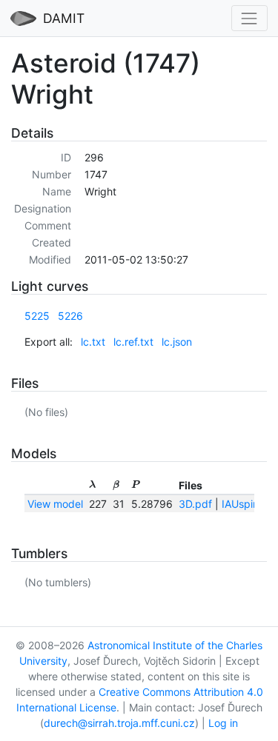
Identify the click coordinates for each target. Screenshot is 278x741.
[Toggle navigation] (249, 18)
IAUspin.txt (248, 503)
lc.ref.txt (133, 341)
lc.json (177, 341)
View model (55, 503)
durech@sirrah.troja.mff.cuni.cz (119, 723)
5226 (70, 315)
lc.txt (93, 341)
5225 (37, 315)
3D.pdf (195, 503)
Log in (223, 723)
